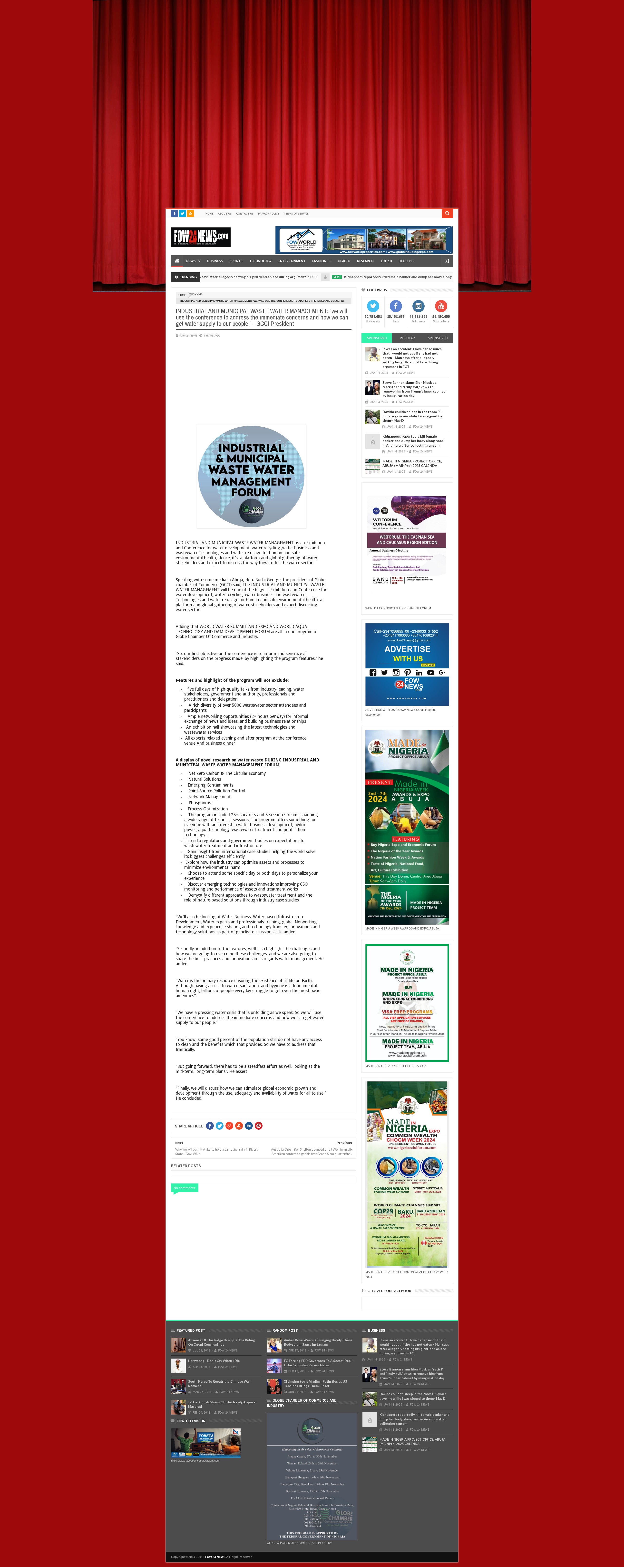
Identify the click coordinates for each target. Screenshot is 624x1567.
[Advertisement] (146, 34)
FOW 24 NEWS (215, 1557)
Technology (260, 261)
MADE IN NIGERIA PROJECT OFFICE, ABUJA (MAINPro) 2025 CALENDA (412, 463)
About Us (225, 213)
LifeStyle (406, 261)
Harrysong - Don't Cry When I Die (214, 1361)
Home (209, 213)
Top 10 (386, 261)
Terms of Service (296, 213)
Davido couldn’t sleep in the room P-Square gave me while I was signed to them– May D (412, 416)
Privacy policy (268, 213)
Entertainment (291, 261)
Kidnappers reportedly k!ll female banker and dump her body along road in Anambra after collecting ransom (355, 277)
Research (365, 261)
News (191, 261)
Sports (236, 261)
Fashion (319, 261)
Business (215, 261)
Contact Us (245, 213)
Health (344, 261)
